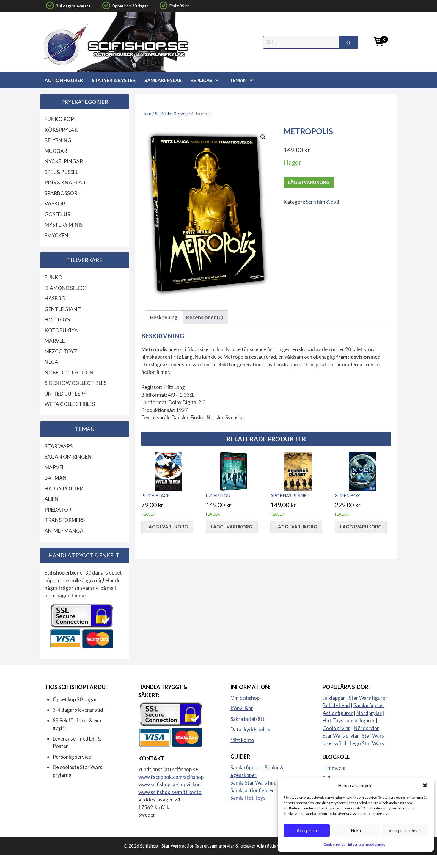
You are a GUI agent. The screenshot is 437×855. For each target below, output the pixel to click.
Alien (52, 499)
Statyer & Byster (114, 80)
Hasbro (55, 298)
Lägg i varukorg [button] (167, 526)
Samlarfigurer (368, 705)
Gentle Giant (63, 309)
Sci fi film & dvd (170, 113)
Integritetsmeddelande (366, 844)
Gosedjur (57, 214)
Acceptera (307, 830)
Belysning (58, 140)
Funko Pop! (60, 119)
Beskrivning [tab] (163, 317)
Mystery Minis (64, 225)
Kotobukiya (61, 330)
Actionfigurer (64, 80)
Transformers (65, 520)
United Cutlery (66, 393)
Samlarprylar (163, 80)
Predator (58, 509)
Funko (53, 277)
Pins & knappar (65, 182)
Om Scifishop (245, 698)
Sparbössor (61, 193)
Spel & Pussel (61, 172)
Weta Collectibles (70, 404)
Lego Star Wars (367, 743)
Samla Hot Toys (247, 798)
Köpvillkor (241, 708)
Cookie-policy (334, 844)
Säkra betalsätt (247, 719)
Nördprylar (369, 713)
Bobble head (336, 705)
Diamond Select (66, 288)
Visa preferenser (405, 830)
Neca (51, 362)
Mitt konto (242, 740)
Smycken (56, 235)
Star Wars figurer (368, 698)
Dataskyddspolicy (250, 729)
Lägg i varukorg (309, 182)
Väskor (55, 203)
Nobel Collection (69, 372)
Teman (238, 80)
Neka (356, 830)
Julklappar (334, 698)
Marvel (55, 341)
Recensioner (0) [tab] (204, 317)
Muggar (56, 151)
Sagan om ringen (68, 457)
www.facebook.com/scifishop (171, 777)
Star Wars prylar (341, 735)
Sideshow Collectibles (75, 383)
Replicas (201, 80)
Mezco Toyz (61, 351)
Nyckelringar (64, 161)
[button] (425, 785)
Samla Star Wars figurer (256, 782)
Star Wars (59, 446)
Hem (146, 113)
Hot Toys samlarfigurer (349, 720)
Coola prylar (336, 728)
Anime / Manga (64, 531)
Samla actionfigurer (252, 790)
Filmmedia (334, 768)
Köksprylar (61, 130)
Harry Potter (64, 488)
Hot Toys (57, 319)
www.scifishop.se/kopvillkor (169, 784)
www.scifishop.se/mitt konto (170, 792)
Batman (56, 478)
